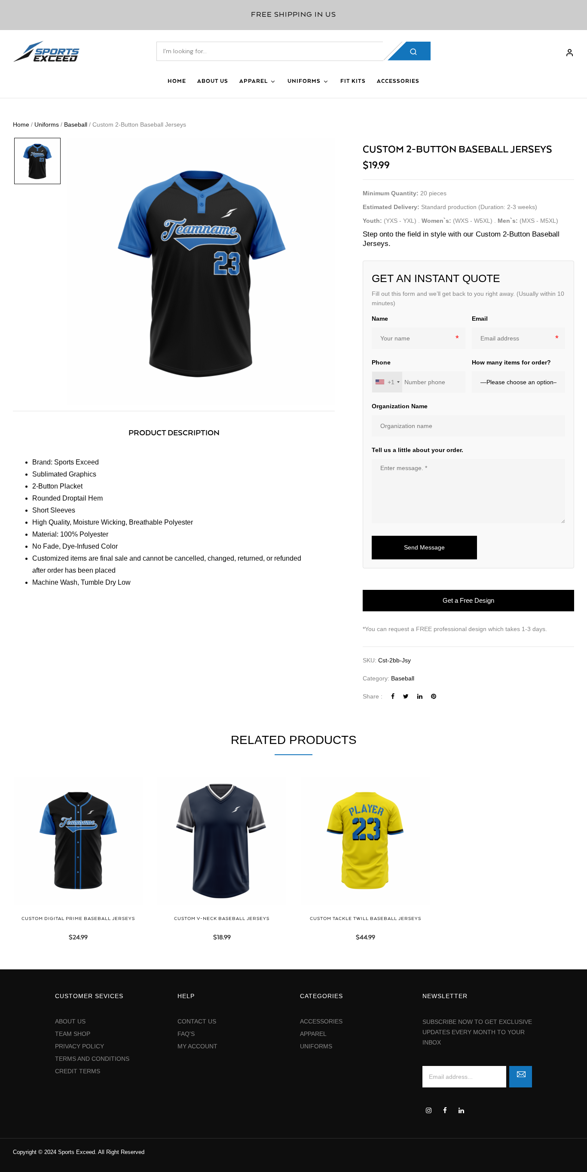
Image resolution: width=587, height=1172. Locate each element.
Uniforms (46, 124)
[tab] (174, 433)
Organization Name (400, 406)
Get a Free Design (468, 600)
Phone (381, 362)
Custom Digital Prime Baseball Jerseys (78, 918)
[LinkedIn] (419, 696)
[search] (409, 51)
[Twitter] (406, 696)
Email (480, 318)
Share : (372, 696)
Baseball (75, 124)
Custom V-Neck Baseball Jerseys (221, 918)
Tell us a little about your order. (417, 449)
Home (21, 124)
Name (380, 318)
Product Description (174, 433)
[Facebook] (392, 696)
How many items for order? (511, 362)
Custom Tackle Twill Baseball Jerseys (365, 918)
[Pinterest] (433, 696)
